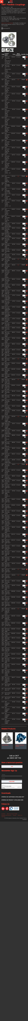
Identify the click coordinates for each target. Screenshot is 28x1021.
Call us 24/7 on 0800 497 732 (14, 757)
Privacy (14, 815)
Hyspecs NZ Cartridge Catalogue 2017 (12, 797)
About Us (20, 815)
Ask (12, 766)
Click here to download (7, 23)
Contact (3, 813)
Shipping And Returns (6, 815)
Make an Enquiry (26, 57)
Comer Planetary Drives (20, 745)
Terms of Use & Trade (12, 813)
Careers (3, 816)
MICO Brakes (5, 745)
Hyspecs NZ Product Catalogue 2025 (12, 800)
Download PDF (6, 28)
